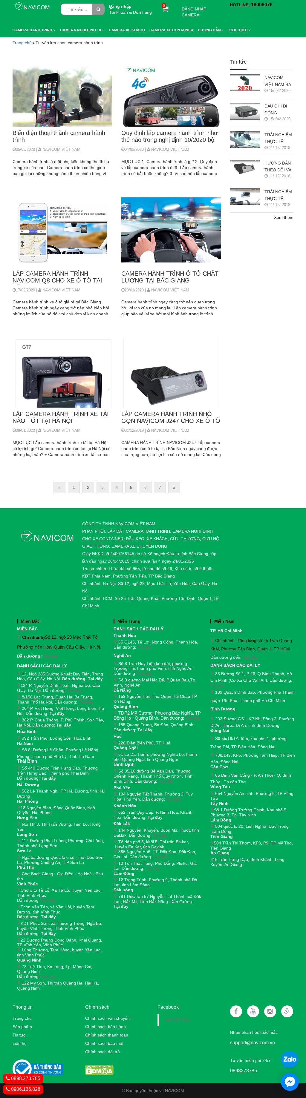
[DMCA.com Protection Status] (99, 1069)
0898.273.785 (25, 1078)
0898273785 (243, 1070)
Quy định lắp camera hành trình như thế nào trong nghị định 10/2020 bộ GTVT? (169, 137)
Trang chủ (22, 42)
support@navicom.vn (252, 1042)
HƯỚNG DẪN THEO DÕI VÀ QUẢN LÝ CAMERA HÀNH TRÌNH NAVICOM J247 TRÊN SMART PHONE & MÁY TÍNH (278, 167)
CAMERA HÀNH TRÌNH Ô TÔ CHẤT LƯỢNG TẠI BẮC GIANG (169, 277)
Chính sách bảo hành (105, 1026)
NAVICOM (177, 1020)
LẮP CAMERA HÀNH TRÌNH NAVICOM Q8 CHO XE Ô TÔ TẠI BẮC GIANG (57, 277)
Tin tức (238, 62)
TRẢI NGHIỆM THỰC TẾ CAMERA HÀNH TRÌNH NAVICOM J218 (278, 138)
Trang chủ (22, 1018)
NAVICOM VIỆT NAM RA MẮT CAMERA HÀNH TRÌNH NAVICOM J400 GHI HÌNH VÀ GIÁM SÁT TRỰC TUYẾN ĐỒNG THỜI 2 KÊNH (278, 81)
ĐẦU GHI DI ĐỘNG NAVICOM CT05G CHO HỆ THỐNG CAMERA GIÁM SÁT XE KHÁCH (277, 110)
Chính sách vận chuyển (107, 1018)
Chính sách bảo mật (104, 1043)
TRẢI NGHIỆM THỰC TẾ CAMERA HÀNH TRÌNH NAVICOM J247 (278, 195)
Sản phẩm (22, 1026)
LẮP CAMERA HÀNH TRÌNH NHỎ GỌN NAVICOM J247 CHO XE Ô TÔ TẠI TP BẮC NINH (170, 418)
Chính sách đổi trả (102, 1051)
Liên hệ (20, 1043)
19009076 (262, 4)
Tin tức (19, 1035)
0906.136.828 (25, 1089)
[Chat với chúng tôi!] (290, 1082)
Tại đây (50, 656)
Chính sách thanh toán (106, 1035)
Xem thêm (283, 217)
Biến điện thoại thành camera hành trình (59, 136)
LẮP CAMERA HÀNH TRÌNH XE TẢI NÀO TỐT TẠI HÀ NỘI (61, 417)
